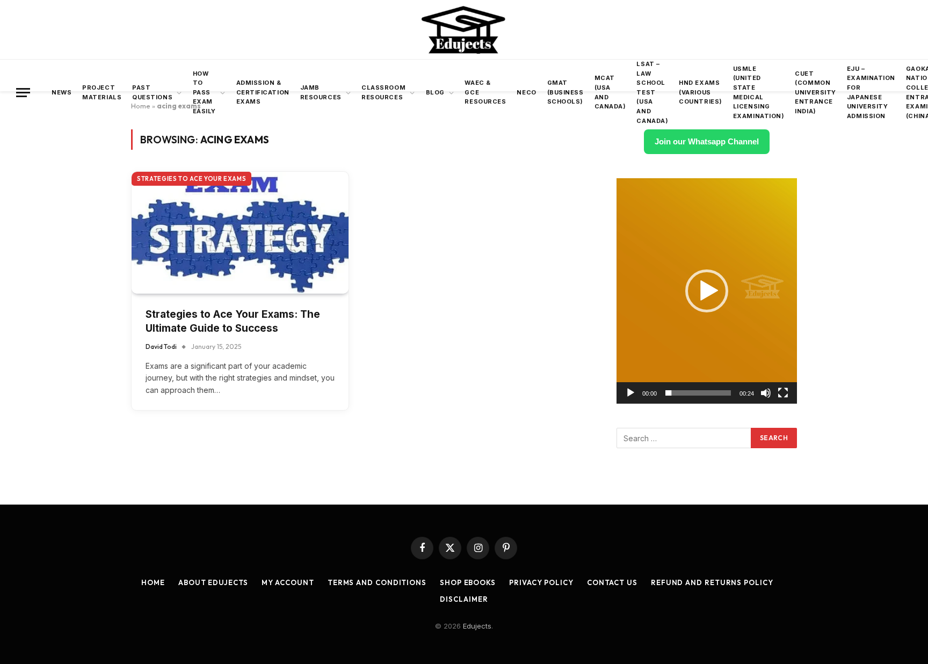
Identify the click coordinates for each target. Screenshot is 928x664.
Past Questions (152, 92)
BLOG (435, 92)
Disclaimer (464, 599)
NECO (526, 92)
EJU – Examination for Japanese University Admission (871, 92)
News (61, 92)
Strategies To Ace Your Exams (191, 179)
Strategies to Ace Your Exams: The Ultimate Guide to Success (233, 321)
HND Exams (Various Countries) (700, 92)
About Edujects (213, 582)
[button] (706, 290)
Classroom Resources (383, 92)
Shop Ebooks (468, 582)
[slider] (698, 393)
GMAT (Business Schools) (565, 92)
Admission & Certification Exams (262, 92)
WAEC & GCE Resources (485, 92)
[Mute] (765, 393)
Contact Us (612, 582)
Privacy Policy (541, 582)
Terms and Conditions (377, 582)
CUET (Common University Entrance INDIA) (815, 92)
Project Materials (101, 92)
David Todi (161, 346)
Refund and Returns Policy (712, 582)
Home (153, 582)
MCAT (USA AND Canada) (610, 92)
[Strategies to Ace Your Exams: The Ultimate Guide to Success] (240, 233)
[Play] (630, 393)
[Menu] (23, 93)
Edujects (477, 626)
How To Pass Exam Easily (204, 92)
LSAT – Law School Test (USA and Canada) (652, 92)
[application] (707, 291)
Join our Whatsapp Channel (707, 141)
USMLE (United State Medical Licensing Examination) (759, 92)
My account (288, 582)
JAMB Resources (321, 92)
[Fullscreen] (783, 393)
